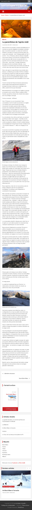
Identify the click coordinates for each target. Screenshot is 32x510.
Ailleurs (4, 456)
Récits (4, 39)
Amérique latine (6, 454)
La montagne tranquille (13, 5)
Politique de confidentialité (8, 505)
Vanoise (4, 450)
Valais (3, 448)
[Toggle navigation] (3, 11)
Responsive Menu (29, 1)
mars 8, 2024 (5, 492)
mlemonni (15, 45)
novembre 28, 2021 (7, 45)
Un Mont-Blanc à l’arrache (8, 428)
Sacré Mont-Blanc (23, 378)
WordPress (21, 507)
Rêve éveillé (22, 463)
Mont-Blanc (5, 444)
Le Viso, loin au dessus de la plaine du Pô (12, 434)
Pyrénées (4, 452)
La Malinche (5, 424)
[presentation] (27, 468)
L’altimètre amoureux (9, 373)
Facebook (14, 463)
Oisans (4, 446)
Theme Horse (25, 505)
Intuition (4, 431)
